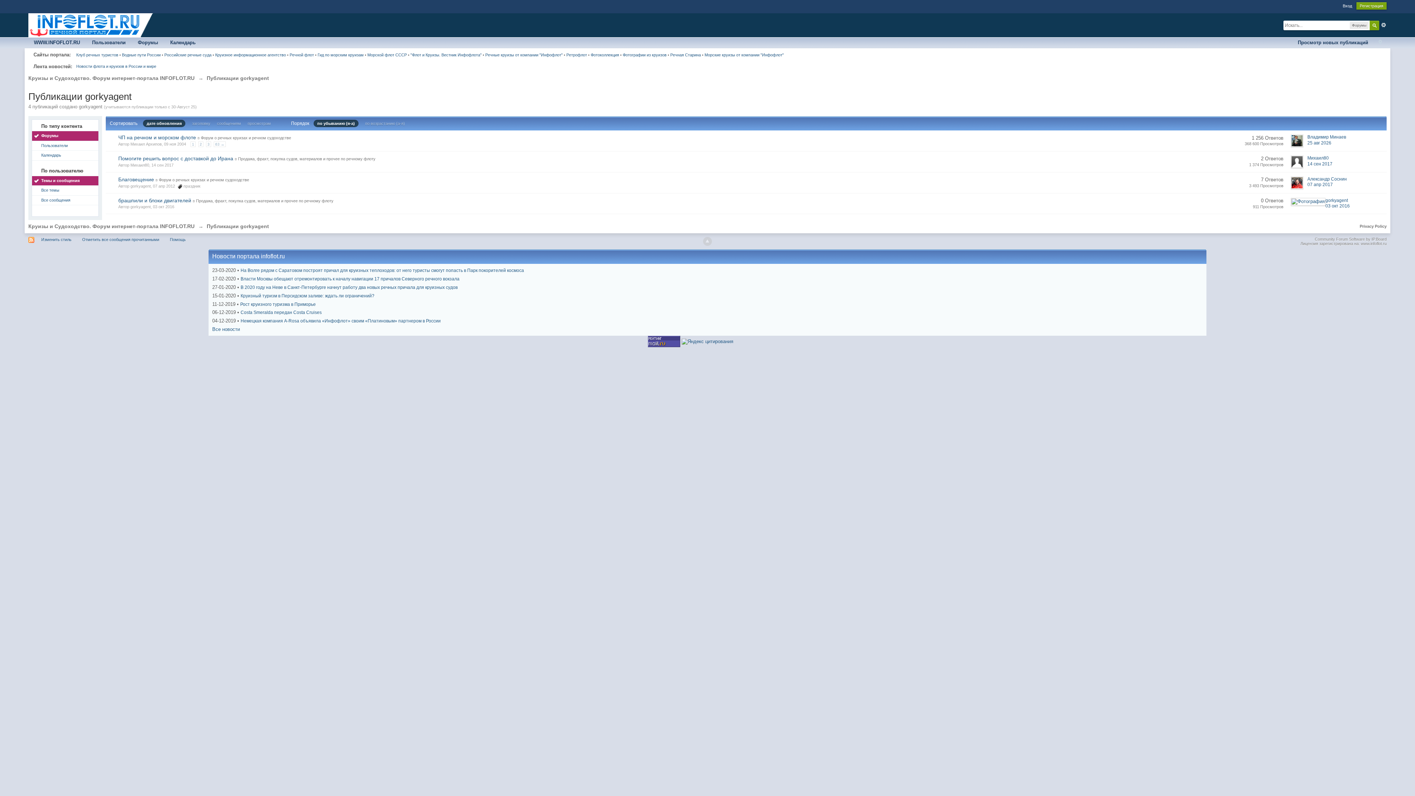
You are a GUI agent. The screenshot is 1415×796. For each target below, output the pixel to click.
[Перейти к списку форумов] (91, 25)
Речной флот (302, 55)
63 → (219, 144)
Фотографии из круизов (645, 55)
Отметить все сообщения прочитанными (120, 239)
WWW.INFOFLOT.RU (57, 42)
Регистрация (1371, 6)
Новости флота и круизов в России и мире (116, 66)
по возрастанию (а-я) (385, 123)
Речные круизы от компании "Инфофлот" (524, 55)
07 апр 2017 (1320, 184)
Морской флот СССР (387, 55)
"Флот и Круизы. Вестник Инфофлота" (446, 55)
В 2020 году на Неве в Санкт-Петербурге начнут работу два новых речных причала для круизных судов (349, 287)
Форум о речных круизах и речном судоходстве (246, 138)
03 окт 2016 (1337, 206)
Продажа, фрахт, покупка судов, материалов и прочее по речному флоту (306, 159)
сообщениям (229, 123)
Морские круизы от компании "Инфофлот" (744, 55)
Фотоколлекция (605, 55)
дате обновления (164, 123)
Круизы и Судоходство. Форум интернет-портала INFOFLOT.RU (111, 226)
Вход (1347, 6)
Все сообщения (55, 200)
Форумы (148, 42)
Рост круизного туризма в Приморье (278, 304)
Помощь (178, 239)
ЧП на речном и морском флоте (157, 137)
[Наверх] (707, 241)
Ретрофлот (576, 55)
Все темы (50, 190)
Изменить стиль (56, 239)
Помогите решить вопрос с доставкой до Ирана (175, 158)
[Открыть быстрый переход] (1380, 43)
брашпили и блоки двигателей (154, 200)
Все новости (226, 329)
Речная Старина (685, 55)
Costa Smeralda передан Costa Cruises (281, 312)
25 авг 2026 (1319, 143)
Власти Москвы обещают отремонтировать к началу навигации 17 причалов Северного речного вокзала (350, 279)
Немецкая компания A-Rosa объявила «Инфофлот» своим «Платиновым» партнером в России (341, 321)
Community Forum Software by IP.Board (1351, 239)
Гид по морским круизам (341, 55)
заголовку (201, 123)
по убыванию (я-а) (336, 123)
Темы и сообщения (60, 180)
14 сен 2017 (1319, 164)
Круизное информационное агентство (250, 55)
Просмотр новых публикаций (1333, 42)
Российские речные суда (188, 55)
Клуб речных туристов (97, 55)
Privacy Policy (1373, 226)
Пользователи (109, 42)
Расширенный (1384, 25)
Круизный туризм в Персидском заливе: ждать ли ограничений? (307, 295)
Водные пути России (141, 55)
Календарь (183, 42)
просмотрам (259, 123)
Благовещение (136, 179)
